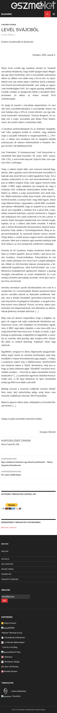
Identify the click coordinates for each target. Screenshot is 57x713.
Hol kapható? (7, 564)
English (4, 551)
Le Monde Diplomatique (14, 642)
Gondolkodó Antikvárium (14, 637)
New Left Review (11, 666)
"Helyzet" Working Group (11, 633)
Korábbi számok (8, 25)
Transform (16, 696)
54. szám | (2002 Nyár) (11, 473)
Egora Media (40, 710)
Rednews (7, 657)
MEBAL (12, 628)
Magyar (4, 544)
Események (6, 574)
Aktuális (5, 559)
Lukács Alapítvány (18, 691)
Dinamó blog (15, 652)
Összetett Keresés (9, 579)
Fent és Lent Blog (9, 647)
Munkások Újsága (11, 662)
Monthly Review (10, 671)
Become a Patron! (8, 527)
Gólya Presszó (9, 623)
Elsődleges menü (54, 14)
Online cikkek (7, 569)
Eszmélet (6, 14)
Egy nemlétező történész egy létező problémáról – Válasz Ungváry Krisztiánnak (27, 462)
